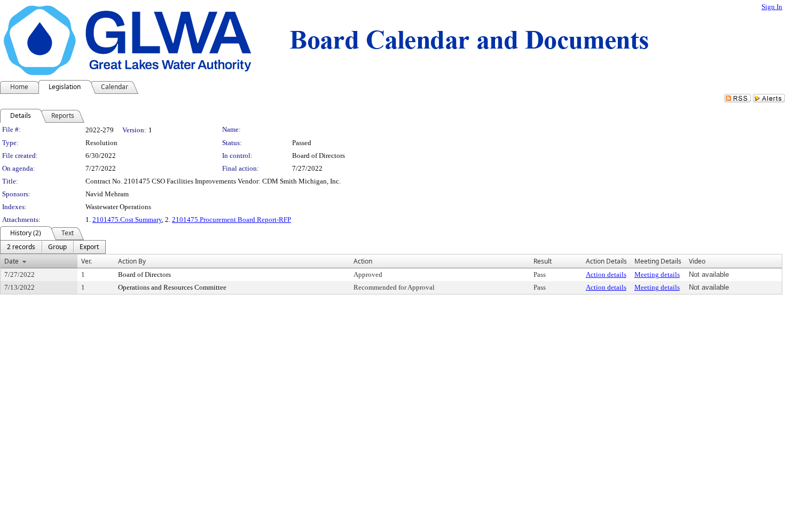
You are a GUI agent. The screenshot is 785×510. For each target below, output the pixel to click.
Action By (132, 261)
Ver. (86, 261)
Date (11, 261)
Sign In (772, 7)
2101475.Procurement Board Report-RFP (231, 220)
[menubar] (53, 247)
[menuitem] (21, 247)
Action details (606, 274)
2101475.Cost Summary (127, 220)
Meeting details (657, 274)
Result (542, 261)
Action (363, 261)
